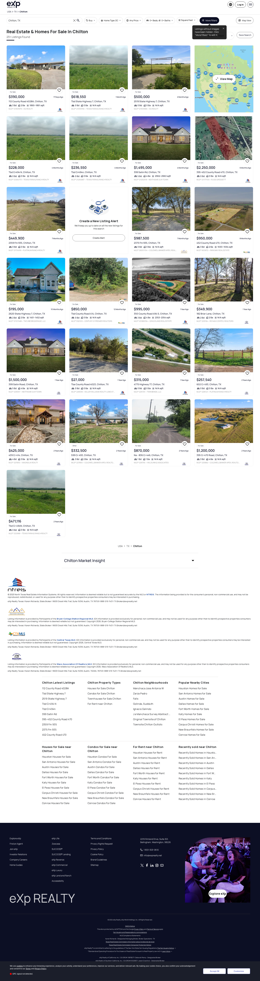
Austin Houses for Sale (55, 767)
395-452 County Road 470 (57, 719)
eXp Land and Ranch (61, 876)
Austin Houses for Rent (146, 763)
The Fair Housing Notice (165, 948)
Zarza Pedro (140, 693)
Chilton (137, 546)
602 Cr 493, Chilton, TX (209, 384)
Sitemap (95, 865)
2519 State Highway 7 (54, 698)
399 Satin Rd (49, 714)
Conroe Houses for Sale (56, 803)
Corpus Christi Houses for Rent (151, 788)
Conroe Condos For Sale (102, 803)
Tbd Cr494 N (49, 703)
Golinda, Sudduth (143, 703)
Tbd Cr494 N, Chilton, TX (22, 172)
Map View (246, 20)
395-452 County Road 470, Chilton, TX (217, 172)
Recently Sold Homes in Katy (195, 778)
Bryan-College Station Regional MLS (75, 618)
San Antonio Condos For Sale (104, 762)
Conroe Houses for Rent (147, 799)
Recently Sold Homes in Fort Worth (198, 773)
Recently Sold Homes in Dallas (196, 768)
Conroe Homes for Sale (192, 734)
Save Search (245, 35)
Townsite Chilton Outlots (147, 724)
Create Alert (99, 237)
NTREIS (150, 594)
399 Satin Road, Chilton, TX (23, 384)
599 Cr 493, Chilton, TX (83, 455)
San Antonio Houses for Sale (58, 762)
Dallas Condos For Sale (101, 772)
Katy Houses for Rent (145, 778)
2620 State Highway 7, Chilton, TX (27, 313)
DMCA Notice (130, 926)
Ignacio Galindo (142, 709)
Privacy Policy (97, 849)
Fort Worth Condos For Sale (103, 777)
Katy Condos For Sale (100, 782)
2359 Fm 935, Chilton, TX (22, 242)
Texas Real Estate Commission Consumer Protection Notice (130, 945)
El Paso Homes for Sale (192, 719)
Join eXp (14, 849)
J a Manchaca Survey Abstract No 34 (152, 714)
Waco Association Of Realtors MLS (74, 664)
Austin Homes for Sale (191, 698)
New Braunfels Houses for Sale (60, 798)
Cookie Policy (97, 854)
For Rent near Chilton (100, 703)
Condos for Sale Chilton (101, 693)
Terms (28, 969)
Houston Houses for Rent (147, 752)
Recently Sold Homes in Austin (196, 763)
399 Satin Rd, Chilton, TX (147, 172)
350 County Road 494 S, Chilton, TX (153, 313)
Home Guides (16, 865)
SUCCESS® (57, 849)
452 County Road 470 (54, 734)
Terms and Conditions (101, 838)
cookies (20, 966)
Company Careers (18, 860)
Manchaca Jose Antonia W (148, 688)
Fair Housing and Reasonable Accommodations (130, 932)
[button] (130, 560)
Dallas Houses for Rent (146, 768)
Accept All (214, 971)
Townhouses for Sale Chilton (104, 698)
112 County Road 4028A (55, 688)
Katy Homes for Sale (190, 714)
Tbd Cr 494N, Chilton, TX (22, 525)
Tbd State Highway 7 (54, 693)
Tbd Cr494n (49, 709)
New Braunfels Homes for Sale (196, 729)
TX (127, 546)
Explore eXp (15, 838)
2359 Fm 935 (49, 724)
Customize (239, 971)
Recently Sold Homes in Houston (198, 752)
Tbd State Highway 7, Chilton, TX (88, 101)
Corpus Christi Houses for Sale (60, 792)
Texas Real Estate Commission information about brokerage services (130, 942)
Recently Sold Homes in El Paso (197, 783)
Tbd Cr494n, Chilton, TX (84, 172)
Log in (240, 4)
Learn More (166, 951)
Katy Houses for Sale (54, 782)
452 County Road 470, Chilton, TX (215, 242)
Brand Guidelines (99, 860)
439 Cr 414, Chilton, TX (21, 455)
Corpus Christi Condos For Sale (106, 792)
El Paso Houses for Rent (147, 783)
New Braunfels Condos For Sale (106, 798)
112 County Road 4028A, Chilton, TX (28, 101)
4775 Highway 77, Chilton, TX (149, 384)
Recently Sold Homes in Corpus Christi (198, 788)
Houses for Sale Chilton (101, 688)
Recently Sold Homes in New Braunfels (198, 794)
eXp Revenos (58, 860)
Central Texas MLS (66, 640)
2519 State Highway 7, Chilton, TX (152, 101)
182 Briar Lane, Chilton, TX (210, 313)
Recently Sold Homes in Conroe (197, 799)
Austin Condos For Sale (101, 767)
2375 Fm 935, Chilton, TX (147, 242)
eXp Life (55, 838)
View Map (226, 79)
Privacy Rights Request (102, 844)
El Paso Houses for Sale (55, 787)
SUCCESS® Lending (61, 854)
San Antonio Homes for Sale (195, 693)
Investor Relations (18, 854)
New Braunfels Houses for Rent (151, 794)
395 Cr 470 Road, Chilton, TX (212, 455)
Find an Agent (16, 844)
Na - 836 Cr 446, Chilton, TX (148, 455)
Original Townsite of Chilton (149, 719)
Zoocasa (56, 844)
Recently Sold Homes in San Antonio (198, 757)
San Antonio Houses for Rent (150, 757)
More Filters (211, 20)
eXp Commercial (60, 865)
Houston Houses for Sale (56, 756)
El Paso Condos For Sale (101, 787)
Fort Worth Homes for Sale (194, 709)
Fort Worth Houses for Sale (57, 777)
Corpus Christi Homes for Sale (196, 724)
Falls (135, 698)
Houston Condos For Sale (102, 756)
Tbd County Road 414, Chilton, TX (89, 313)
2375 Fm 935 (49, 729)
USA (120, 546)
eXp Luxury (57, 870)
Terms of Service (153, 929)
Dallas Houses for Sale (55, 772)
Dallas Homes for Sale (191, 703)
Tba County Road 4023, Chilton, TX (90, 384)
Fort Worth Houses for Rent (149, 773)
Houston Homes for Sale (193, 688)
